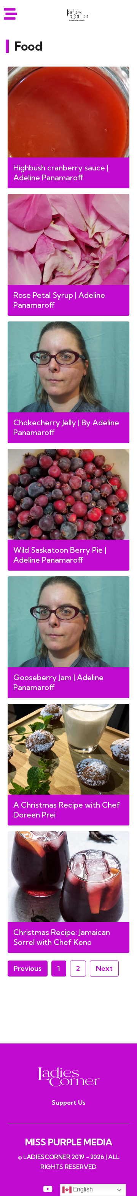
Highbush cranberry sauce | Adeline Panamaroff (60, 172)
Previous (27, 968)
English (82, 1189)
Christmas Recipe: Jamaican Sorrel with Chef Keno (61, 937)
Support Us (69, 1102)
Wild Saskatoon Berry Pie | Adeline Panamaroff (59, 555)
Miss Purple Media (68, 1142)
